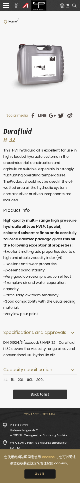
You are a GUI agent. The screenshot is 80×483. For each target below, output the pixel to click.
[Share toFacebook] (33, 115)
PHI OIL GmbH (19, 425)
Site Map (49, 414)
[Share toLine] (42, 115)
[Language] (64, 5)
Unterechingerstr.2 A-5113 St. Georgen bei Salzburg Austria (38, 432)
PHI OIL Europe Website (24, 5)
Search (74, 5)
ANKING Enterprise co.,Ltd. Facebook (16, 5)
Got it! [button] (40, 473)
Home (12, 21)
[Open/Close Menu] (5, 5)
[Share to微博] (69, 115)
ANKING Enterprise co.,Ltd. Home (38, 5)
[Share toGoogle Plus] (52, 115)
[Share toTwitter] (61, 115)
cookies (48, 457)
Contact (31, 414)
